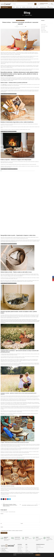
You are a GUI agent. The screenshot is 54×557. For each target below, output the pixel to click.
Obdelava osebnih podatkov (39, 547)
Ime (1, 523)
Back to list (20, 504)
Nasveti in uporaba (43, 30)
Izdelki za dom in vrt (20, 547)
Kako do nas (37, 550)
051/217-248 (3, 549)
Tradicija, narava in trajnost (28, 15)
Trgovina (27, 547)
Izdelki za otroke (20, 550)
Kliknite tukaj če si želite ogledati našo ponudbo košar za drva (8, 131)
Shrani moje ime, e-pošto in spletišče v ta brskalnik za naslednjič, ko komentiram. (12, 530)
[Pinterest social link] (50, 0)
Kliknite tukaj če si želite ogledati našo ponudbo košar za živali (9, 283)
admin (18, 26)
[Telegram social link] (52, 0)
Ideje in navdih (43, 27)
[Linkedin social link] (51, 0)
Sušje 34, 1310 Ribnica (5, 548)
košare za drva (19, 122)
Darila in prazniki (43, 24)
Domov (23, 15)
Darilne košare (4, 82)
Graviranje (27, 550)
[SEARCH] (35, 4)
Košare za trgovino (5, 159)
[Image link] (38, 552)
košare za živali (8, 272)
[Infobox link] (43, 4)
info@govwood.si (4, 550)
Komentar (2, 513)
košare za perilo (11, 235)
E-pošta (22, 523)
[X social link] (49, 0)
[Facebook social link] (48, 0)
